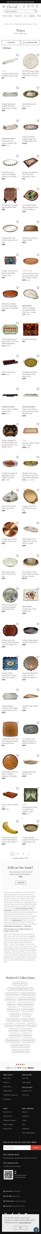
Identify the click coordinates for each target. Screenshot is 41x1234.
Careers (24, 1120)
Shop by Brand (7, 1116)
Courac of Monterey (22, 908)
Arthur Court (8, 910)
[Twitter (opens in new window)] (26, 1214)
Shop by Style (7, 1112)
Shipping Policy (7, 1091)
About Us (25, 1112)
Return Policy (7, 1086)
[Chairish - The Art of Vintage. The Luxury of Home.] (12, 6)
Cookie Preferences (24, 1222)
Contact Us (6, 1082)
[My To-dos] (24, 6)
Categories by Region (9, 1120)
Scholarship (25, 1128)
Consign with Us (27, 1091)
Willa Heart (27, 926)
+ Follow (11, 42)
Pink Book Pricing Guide (10, 1095)
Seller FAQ (25, 1095)
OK (20, 1228)
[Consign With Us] (28, 6)
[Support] (36, 1229)
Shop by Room (7, 1128)
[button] (4, 6)
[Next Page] (29, 854)
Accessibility (7, 1099)
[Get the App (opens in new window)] (8, 1175)
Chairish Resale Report (28, 1133)
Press (23, 1124)
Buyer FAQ (25, 1078)
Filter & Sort (32, 42)
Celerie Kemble (16, 920)
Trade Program (26, 1082)
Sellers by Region (8, 1124)
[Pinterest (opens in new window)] (19, 1214)
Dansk (30, 908)
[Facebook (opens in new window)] (12, 1214)
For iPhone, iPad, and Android (12, 1166)
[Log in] (19, 6)
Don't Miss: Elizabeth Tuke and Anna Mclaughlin (20, 1)
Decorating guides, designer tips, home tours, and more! (20, 1158)
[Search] (35, 11)
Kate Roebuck (17, 926)
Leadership (25, 1116)
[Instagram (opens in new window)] (5, 1214)
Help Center (6, 1078)
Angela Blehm (8, 926)
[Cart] (37, 6)
